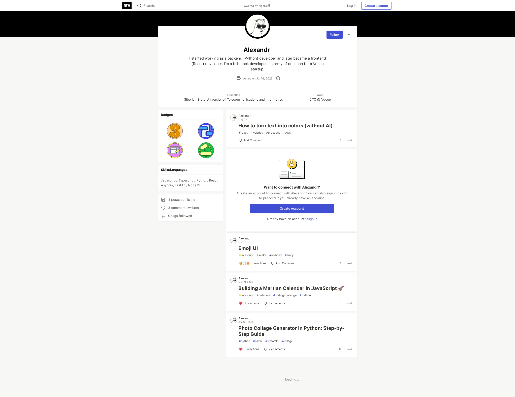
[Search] (139, 5)
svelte (261, 255)
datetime (263, 295)
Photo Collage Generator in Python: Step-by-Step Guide (291, 331)
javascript (246, 255)
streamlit (271, 341)
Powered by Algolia (255, 5)
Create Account (292, 208)
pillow (257, 341)
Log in (351, 6)
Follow (335, 35)
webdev (257, 132)
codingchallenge (285, 295)
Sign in (312, 219)
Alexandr (244, 115)
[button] (175, 131)
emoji (289, 255)
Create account (376, 6)
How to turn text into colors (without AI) (285, 126)
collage (287, 341)
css (287, 132)
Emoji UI (248, 248)
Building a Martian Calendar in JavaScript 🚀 (291, 288)
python (305, 295)
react (243, 132)
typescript (273, 132)
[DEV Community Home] (127, 6)
